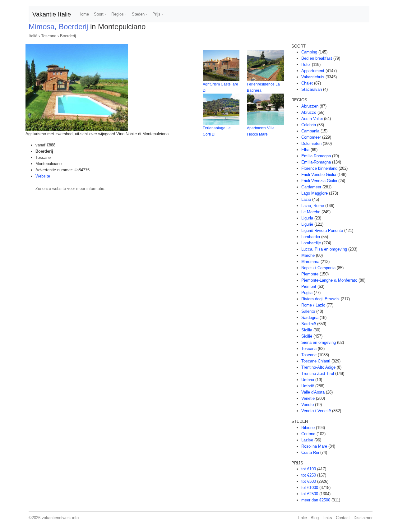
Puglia (306, 292)
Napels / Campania (318, 267)
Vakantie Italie (51, 14)
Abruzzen (309, 106)
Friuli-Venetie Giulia (318, 174)
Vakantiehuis (312, 77)
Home (83, 14)
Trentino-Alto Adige (318, 367)
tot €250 (308, 475)
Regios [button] (117, 14)
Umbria (307, 379)
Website (42, 176)
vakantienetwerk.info (60, 517)
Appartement (312, 70)
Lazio (306, 199)
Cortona (308, 433)
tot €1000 (309, 487)
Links (327, 517)
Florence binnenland (319, 168)
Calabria (308, 124)
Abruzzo (308, 112)
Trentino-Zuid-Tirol (317, 373)
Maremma (310, 261)
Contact (343, 517)
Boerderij (68, 36)
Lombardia (310, 236)
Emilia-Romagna (316, 162)
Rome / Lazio (313, 305)
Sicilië (306, 336)
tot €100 (308, 469)
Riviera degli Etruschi (320, 299)
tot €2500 (309, 493)
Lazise (307, 440)
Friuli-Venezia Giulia (319, 180)
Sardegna (309, 317)
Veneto (307, 404)
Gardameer (311, 187)
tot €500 (308, 481)
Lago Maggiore (314, 193)
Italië (33, 36)
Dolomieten (311, 143)
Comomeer (311, 137)
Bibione (308, 427)
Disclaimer (363, 517)
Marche (308, 255)
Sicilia (306, 330)
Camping (309, 52)
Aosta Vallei (312, 118)
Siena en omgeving (318, 342)
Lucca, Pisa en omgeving (324, 249)
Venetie (308, 398)
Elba (305, 149)
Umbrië (307, 386)
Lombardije (311, 243)
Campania (310, 131)
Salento (308, 311)
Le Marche (310, 212)
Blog (315, 517)
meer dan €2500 (315, 500)
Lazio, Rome (312, 205)
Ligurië (307, 224)
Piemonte (309, 274)
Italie (302, 517)
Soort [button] (99, 14)
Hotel (306, 64)
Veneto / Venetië (316, 410)
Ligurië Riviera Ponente (322, 230)
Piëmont (308, 286)
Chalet (307, 83)
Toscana (309, 348)
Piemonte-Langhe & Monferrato (329, 280)
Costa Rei (310, 452)
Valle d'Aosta (313, 392)
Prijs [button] (156, 14)
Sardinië (308, 323)
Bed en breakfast (316, 58)
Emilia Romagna (316, 156)
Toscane (48, 36)
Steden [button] (138, 14)
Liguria (307, 218)
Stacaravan (311, 89)
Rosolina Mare (314, 446)
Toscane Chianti (315, 361)
